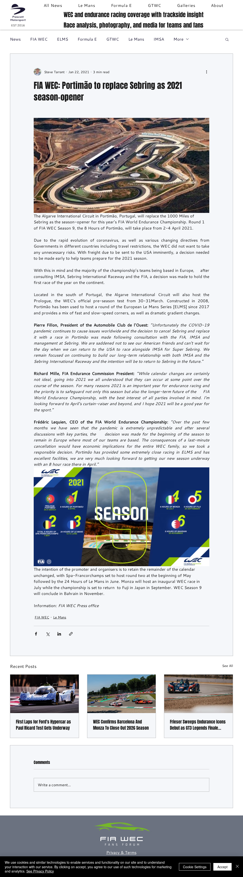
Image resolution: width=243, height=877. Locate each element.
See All (227, 665)
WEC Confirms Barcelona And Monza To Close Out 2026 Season (121, 725)
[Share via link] (71, 634)
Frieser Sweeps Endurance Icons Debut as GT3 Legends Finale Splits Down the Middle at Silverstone (198, 725)
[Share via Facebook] (36, 634)
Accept (222, 866)
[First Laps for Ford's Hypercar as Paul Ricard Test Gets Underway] (44, 694)
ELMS (62, 39)
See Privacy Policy (40, 871)
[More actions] (206, 72)
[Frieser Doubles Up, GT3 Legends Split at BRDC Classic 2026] (198, 694)
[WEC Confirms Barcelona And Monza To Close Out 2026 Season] (121, 694)
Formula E (87, 39)
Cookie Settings (194, 866)
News (15, 39)
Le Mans (136, 39)
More (178, 39)
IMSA (159, 39)
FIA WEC (38, 39)
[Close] (237, 866)
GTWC (112, 39)
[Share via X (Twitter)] (47, 634)
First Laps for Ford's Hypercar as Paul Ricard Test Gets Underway (43, 725)
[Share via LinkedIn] (59, 634)
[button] (227, 39)
